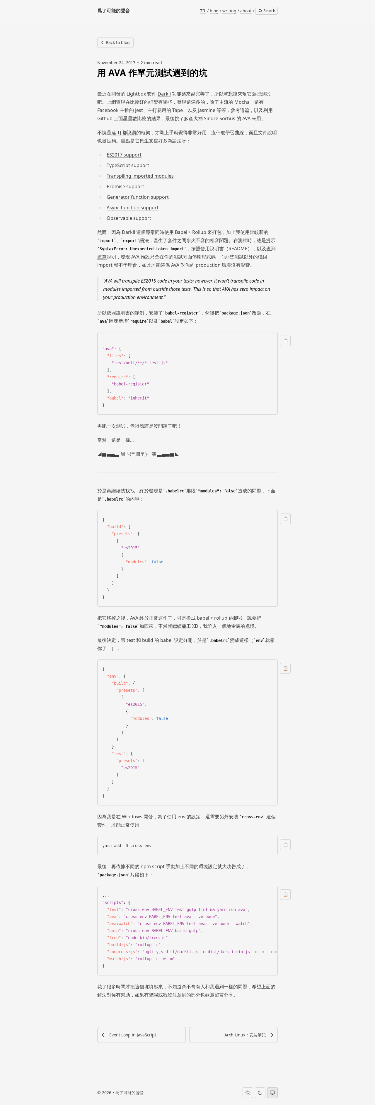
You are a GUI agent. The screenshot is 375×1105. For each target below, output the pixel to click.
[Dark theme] (260, 1092)
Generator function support (138, 197)
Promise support (125, 186)
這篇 (244, 110)
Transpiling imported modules (140, 176)
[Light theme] (248, 1092)
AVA (246, 118)
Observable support (129, 218)
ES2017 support (124, 155)
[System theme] (272, 1092)
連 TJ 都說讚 (123, 132)
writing (229, 10)
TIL (203, 10)
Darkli (164, 94)
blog (214, 10)
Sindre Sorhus (219, 118)
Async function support (132, 207)
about (246, 10)
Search (269, 10)
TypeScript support (128, 165)
